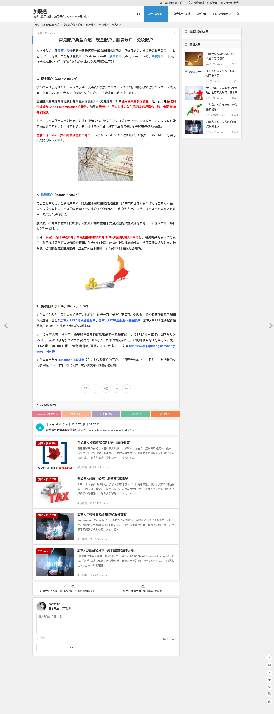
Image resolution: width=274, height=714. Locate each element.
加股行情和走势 (229, 2)
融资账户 (115, 56)
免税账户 (158, 56)
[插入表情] (165, 639)
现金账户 (135, 413)
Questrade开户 (174, 2)
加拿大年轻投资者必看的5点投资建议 (102, 514)
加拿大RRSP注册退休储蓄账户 (119, 320)
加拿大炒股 (65, 50)
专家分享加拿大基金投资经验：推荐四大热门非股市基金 (221, 92)
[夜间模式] (269, 679)
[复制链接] (116, 388)
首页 (37, 24)
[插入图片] (173, 639)
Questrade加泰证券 (71, 359)
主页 (159, 2)
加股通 (40, 11)
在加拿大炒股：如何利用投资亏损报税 (102, 478)
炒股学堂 (212, 2)
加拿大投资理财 (195, 2)
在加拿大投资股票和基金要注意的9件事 (103, 442)
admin (58, 424)
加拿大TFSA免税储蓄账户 (77, 320)
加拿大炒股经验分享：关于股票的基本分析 (105, 550)
